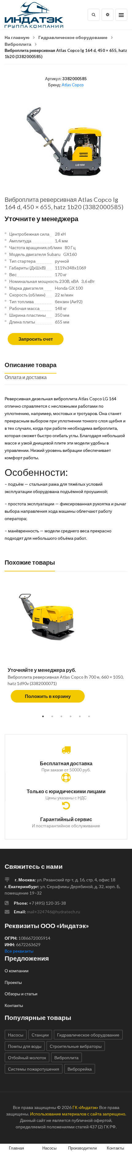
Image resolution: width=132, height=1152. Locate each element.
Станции (40, 1034)
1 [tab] (43, 716)
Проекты (13, 982)
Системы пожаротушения (33, 1069)
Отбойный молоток (27, 1057)
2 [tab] (52, 716)
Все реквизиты (19, 951)
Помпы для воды (24, 1046)
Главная (16, 1148)
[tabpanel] (66, 648)
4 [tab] (71, 716)
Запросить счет (35, 339)
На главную (17, 37)
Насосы (15, 1034)
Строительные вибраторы (76, 1046)
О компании (17, 970)
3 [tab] (61, 716)
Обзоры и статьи (21, 993)
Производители (82, 1148)
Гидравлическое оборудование (72, 37)
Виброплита (18, 44)
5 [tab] (80, 716)
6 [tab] (89, 716)
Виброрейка (80, 1069)
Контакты (14, 1005)
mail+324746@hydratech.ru (53, 911)
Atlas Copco (73, 84)
